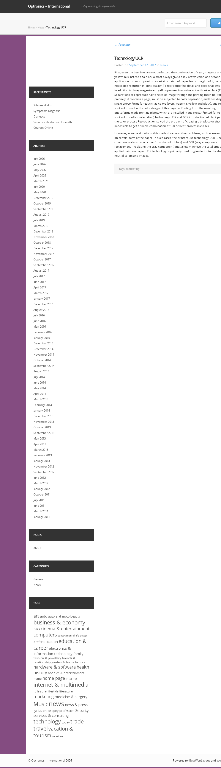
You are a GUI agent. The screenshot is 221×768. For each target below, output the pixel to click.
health (83, 667)
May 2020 (39, 192)
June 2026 (39, 164)
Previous (122, 44)
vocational (57, 736)
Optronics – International (49, 6)
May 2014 (39, 388)
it (34, 691)
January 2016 (41, 338)
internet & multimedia (60, 684)
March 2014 (40, 399)
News (41, 27)
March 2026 (40, 181)
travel (40, 728)
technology (47, 721)
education (49, 641)
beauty (75, 616)
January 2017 (41, 298)
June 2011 (39, 506)
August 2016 (41, 310)
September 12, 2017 (142, 65)
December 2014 (43, 349)
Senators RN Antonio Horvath (52, 122)
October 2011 (42, 494)
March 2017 (40, 293)
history (40, 672)
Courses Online (43, 128)
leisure (42, 691)
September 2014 (43, 366)
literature (66, 691)
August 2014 (41, 371)
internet (71, 679)
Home (31, 27)
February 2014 (42, 405)
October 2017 (42, 259)
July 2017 (39, 276)
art (36, 616)
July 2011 (39, 500)
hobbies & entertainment (66, 673)
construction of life (68, 635)
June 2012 (39, 478)
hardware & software (54, 667)
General (38, 579)
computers (45, 635)
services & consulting (51, 715)
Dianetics (39, 116)
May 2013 (39, 438)
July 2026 (39, 159)
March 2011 (40, 511)
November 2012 (43, 466)
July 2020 (39, 187)
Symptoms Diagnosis (46, 111)
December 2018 (43, 231)
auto (43, 616)
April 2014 (39, 394)
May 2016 (39, 326)
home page (54, 678)
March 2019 (40, 226)
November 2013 (43, 422)
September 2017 (43, 265)
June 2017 (39, 282)
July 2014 (39, 377)
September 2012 (43, 472)
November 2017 (43, 254)
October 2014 (42, 360)
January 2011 (41, 517)
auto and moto (58, 616)
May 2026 (39, 170)
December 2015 (43, 343)
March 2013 (40, 450)
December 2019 (43, 198)
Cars (36, 629)
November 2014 (43, 354)
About (37, 548)
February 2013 (42, 455)
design (83, 635)
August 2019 (41, 215)
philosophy (50, 711)
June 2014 (39, 382)
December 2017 (43, 248)
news (56, 703)
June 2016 (39, 321)
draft (37, 642)
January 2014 (41, 410)
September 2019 (43, 209)
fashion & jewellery (47, 658)
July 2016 (39, 315)
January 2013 (41, 461)
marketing (132, 169)
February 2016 (42, 332)
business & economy (59, 622)
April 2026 (39, 175)
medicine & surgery (71, 696)
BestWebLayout (199, 760)
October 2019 (42, 203)
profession (66, 711)
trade (77, 721)
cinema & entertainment (65, 629)
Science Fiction (42, 105)
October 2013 (42, 427)
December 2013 (43, 416)
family (78, 653)
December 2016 (43, 304)
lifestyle (52, 691)
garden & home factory (68, 662)
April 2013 (39, 444)
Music (40, 704)
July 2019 (39, 220)
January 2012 (41, 489)
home (37, 679)
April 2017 (39, 287)
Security (82, 710)
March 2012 (40, 483)
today (66, 722)
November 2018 (43, 237)
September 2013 (43, 433)
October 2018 (42, 243)
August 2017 (41, 271)
